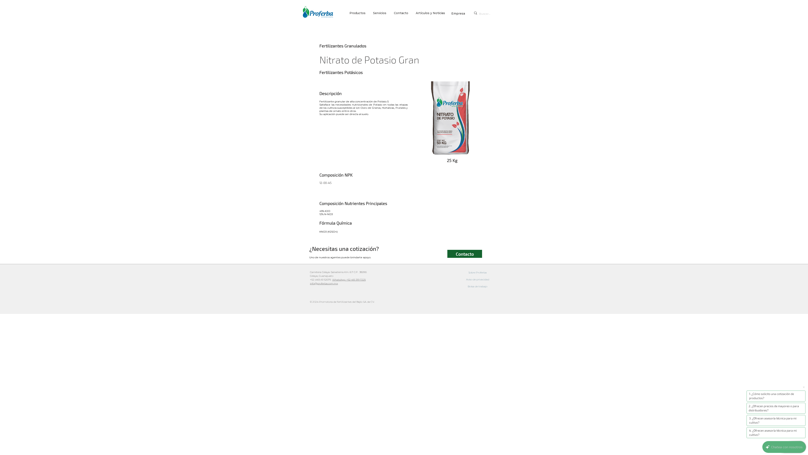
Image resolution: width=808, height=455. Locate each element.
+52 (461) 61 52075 (321, 279)
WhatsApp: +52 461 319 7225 (349, 279)
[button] (380, 13)
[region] (451, 118)
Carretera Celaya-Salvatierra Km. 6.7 (331, 272)
